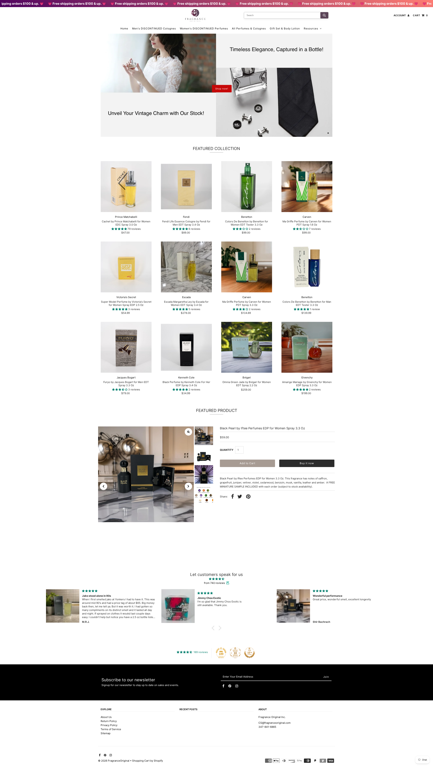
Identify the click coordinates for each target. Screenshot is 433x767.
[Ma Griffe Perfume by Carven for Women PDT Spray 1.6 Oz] (306, 186)
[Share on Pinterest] (248, 496)
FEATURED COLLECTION (216, 148)
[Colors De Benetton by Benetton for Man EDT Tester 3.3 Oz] (306, 266)
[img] (216, 579)
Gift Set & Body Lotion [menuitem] (285, 28)
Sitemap (105, 733)
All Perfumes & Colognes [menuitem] (249, 28)
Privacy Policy (109, 725)
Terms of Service (111, 729)
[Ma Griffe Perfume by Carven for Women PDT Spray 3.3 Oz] (246, 266)
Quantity (226, 449)
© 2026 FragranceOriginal (113, 760)
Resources (311, 28)
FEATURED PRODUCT (216, 410)
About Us (106, 717)
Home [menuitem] (124, 28)
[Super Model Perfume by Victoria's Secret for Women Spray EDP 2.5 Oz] (126, 266)
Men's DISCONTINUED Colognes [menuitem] (154, 28)
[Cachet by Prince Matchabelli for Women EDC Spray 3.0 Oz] (126, 186)
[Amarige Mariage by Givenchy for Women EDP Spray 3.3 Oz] (306, 347)
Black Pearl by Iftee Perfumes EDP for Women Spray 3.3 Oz (262, 428)
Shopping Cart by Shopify (147, 760)
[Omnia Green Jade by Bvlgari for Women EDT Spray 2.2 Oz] (246, 347)
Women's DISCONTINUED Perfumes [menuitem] (204, 28)
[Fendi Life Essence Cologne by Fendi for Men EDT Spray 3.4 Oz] (186, 186)
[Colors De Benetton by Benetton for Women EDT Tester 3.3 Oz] (246, 186)
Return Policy (109, 721)
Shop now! (221, 88)
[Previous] (103, 486)
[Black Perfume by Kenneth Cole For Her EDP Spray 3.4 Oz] (186, 347)
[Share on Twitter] (239, 496)
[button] (214, 627)
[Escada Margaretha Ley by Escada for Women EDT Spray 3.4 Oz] (186, 266)
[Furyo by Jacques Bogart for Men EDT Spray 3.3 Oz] (126, 347)
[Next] (188, 486)
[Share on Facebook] (232, 496)
